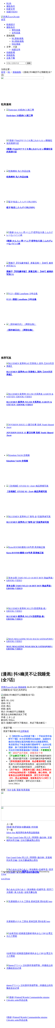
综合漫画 (16, 44)
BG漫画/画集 (18, 41)
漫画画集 (17, 72)
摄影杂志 (10, 6)
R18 (9, 790)
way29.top (5, 879)
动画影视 (10, 52)
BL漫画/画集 (18, 38)
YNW (3, 874)
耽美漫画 (25, 790)
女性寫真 (16, 33)
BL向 (8, 3)
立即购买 (24, 731)
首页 (3, 19)
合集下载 (10, 58)
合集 (14, 790)
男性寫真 (16, 30)
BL (9, 72)
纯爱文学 (10, 9)
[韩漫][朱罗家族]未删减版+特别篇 (22, 827)
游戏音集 (10, 55)
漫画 (18, 790)
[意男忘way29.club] (10, 17)
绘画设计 (10, 24)
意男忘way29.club (9, 687)
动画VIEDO (11, 12)
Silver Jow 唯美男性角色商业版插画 (22, 832)
